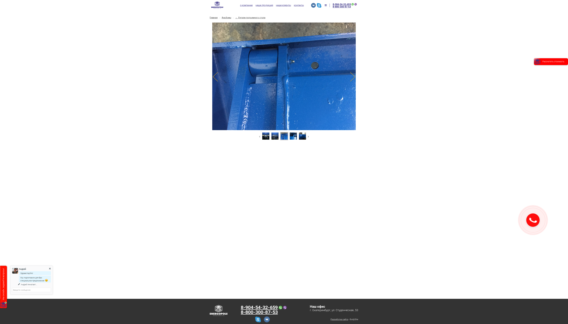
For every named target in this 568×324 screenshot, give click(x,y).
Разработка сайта (339, 319)
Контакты (299, 5)
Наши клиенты (283, 5)
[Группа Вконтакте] (313, 5)
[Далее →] (284, 129)
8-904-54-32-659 (342, 4)
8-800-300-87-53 (342, 7)
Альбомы (226, 17)
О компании (246, 5)
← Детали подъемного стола (250, 17)
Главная (214, 17)
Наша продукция (264, 5)
